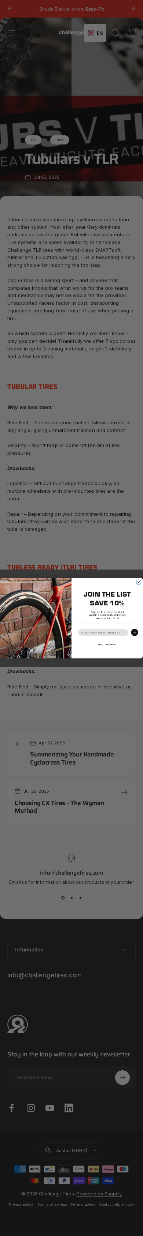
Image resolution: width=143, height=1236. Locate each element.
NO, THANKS (107, 644)
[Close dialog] (139, 582)
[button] (134, 632)
